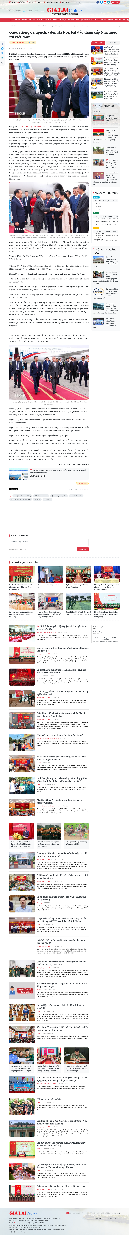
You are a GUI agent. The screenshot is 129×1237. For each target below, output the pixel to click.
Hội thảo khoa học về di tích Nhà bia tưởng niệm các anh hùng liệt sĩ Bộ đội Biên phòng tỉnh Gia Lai (48, 1068)
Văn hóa (96, 20)
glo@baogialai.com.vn (20, 1223)
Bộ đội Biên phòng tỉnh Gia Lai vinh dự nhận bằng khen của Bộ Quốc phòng (112, 61)
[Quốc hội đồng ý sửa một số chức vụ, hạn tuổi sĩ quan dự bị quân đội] (49, 831)
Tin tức (63, 26)
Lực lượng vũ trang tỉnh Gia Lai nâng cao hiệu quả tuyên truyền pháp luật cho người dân (21, 1068)
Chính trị (32, 20)
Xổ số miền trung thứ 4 (99, 627)
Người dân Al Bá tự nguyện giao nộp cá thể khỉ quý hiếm (112, 163)
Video (13, 2)
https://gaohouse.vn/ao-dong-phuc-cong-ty (105, 641)
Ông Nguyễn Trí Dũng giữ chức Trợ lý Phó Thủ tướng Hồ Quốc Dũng (61, 898)
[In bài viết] (2, 62)
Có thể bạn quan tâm (24, 562)
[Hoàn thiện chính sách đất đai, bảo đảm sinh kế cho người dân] (22, 1012)
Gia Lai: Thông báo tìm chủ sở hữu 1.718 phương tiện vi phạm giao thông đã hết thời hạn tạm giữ (105, 277)
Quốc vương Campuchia (31, 126)
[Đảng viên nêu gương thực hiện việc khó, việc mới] (22, 742)
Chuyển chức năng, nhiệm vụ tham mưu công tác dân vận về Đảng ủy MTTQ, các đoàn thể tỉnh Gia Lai (61, 919)
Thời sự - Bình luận (44, 20)
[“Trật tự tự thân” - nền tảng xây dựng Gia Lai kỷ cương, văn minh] (22, 807)
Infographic (76, 2)
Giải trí (103, 20)
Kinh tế (55, 20)
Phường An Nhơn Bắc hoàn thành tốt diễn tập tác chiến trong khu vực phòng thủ (62, 854)
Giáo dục (62, 20)
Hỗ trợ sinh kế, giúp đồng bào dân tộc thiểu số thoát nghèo (112, 151)
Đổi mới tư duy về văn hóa (49, 1099)
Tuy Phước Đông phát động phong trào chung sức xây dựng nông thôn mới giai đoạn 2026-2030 (62, 1079)
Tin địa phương (104, 106)
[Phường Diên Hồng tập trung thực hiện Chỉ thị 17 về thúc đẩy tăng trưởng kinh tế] (97, 81)
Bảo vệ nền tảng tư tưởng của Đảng (48, 26)
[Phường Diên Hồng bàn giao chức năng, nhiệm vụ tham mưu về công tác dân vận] (97, 50)
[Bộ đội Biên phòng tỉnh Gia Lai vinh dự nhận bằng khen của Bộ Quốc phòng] (97, 60)
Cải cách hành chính (94, 26)
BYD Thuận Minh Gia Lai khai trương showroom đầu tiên (105, 323)
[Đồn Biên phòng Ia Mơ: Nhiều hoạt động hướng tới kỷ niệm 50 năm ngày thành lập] (22, 1128)
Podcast (39, 2)
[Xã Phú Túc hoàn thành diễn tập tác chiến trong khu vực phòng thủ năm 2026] (22, 574)
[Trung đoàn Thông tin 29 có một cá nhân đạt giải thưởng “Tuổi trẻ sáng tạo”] (76, 1055)
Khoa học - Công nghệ (84, 20)
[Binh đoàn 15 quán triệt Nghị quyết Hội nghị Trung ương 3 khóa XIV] (22, 633)
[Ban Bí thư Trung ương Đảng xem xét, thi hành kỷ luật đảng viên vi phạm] (22, 990)
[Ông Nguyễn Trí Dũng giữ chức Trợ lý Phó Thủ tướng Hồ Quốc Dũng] (22, 903)
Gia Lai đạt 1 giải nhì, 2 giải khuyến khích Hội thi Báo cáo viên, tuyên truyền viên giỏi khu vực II (105, 178)
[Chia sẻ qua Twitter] (2, 53)
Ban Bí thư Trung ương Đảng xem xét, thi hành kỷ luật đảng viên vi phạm (62, 985)
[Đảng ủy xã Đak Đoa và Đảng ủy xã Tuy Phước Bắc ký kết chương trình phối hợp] (22, 1149)
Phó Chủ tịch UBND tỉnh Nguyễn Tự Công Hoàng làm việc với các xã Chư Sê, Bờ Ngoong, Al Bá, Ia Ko (105, 136)
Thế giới (24, 20)
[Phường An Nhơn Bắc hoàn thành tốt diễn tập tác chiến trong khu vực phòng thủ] (22, 860)
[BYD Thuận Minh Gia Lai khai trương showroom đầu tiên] (98, 321)
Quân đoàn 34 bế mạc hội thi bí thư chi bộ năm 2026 (61, 1186)
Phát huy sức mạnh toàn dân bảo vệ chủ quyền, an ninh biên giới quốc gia (62, 876)
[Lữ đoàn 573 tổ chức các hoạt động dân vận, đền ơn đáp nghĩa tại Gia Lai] (22, 698)
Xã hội (110, 20)
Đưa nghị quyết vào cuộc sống (111, 26)
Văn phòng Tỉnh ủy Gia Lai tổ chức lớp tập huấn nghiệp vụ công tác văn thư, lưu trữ (62, 1028)
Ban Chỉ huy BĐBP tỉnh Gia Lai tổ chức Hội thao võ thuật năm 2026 (111, 95)
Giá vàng (96, 228)
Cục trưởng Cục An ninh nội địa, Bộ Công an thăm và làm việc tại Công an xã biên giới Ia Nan (61, 1166)
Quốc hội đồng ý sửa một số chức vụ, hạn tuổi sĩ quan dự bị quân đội (48, 844)
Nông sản (96, 197)
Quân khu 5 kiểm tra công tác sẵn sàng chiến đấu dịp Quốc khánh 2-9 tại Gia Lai (61, 714)
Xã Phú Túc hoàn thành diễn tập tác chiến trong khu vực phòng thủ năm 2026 (21, 587)
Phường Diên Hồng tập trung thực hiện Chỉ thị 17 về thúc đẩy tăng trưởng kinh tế (105, 83)
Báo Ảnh (22, 2)
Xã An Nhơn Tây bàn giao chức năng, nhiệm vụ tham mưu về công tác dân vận (112, 71)
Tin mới (113, 43)
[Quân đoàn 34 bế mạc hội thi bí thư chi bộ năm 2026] (22, 1193)
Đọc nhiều (98, 43)
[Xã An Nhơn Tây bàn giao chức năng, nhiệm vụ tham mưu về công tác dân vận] (97, 71)
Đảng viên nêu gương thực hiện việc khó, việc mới (60, 735)
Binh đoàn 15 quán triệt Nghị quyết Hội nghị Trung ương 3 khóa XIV (62, 627)
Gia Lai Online (23, 1213)
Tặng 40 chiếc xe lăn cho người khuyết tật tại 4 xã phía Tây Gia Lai (105, 120)
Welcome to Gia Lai (52, 2)
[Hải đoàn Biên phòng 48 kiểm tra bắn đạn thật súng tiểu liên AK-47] (22, 947)
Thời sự (17, 20)
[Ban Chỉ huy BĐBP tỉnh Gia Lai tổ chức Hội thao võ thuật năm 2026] (97, 94)
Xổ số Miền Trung (97, 632)
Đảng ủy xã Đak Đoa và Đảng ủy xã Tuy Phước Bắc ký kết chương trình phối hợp (61, 1144)
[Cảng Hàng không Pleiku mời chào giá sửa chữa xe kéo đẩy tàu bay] (98, 259)
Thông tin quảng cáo (105, 251)
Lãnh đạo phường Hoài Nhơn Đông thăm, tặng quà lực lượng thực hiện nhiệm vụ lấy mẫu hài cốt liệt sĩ (62, 779)
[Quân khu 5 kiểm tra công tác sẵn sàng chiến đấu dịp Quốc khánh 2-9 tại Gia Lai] (22, 720)
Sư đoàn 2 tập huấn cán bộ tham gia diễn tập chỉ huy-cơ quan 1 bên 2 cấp (21, 614)
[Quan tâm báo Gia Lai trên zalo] (101, 2)
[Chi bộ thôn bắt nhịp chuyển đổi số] (50, 574)
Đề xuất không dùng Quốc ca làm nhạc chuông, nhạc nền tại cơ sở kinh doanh (61, 671)
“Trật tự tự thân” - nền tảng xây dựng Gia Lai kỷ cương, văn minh (59, 801)
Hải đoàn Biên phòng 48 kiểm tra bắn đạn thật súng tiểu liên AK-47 (61, 941)
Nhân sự (69, 26)
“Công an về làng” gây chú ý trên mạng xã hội (76, 843)
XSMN (116, 638)
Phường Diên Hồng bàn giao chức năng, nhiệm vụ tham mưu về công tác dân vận (112, 50)
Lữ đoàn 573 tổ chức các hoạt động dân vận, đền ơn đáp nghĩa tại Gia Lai (62, 693)
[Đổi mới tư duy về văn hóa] (22, 1106)
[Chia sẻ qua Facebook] (2, 43)
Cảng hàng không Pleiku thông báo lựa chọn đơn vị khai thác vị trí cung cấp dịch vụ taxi (105, 308)
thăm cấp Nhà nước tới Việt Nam (21, 499)
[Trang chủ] (11, 20)
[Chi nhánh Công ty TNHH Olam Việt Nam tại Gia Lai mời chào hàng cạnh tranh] (98, 291)
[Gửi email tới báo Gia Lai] (108, 2)
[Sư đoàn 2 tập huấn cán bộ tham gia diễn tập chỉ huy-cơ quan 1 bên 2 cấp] (22, 601)
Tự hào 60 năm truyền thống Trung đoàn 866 (77, 586)
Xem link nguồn (82, 483)
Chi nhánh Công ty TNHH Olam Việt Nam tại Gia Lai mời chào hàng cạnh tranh (105, 293)
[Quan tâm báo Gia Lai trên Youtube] (105, 2)
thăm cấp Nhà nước (76, 496)
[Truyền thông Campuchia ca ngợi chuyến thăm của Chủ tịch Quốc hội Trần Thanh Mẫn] (18, 474)
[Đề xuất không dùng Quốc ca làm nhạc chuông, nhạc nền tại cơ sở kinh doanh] (22, 677)
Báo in (31, 2)
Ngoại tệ (96, 212)
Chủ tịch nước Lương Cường (22, 496)
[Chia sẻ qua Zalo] (2, 48)
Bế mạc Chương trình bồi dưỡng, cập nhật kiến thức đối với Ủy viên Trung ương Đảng (21, 844)
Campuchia (47, 499)
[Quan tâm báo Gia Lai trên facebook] (97, 2)
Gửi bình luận (83, 549)
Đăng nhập (115, 2)
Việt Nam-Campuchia (41, 496)
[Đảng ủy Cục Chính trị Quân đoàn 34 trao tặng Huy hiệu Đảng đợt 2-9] (22, 655)
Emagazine (65, 2)
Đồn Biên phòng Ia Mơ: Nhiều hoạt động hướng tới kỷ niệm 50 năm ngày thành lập (62, 1122)
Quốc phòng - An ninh (80, 26)
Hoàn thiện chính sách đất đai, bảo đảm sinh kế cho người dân (61, 1006)
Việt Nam (37, 499)
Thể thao (118, 20)
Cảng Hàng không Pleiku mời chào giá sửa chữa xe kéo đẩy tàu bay (105, 261)
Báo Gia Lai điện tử (64, 11)
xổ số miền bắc (97, 638)
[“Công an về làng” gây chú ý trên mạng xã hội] (76, 831)
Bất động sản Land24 (108, 638)
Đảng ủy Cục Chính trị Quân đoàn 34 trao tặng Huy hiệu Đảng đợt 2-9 (63, 649)
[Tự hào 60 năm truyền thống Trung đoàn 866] (78, 574)
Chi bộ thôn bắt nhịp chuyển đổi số (50, 586)
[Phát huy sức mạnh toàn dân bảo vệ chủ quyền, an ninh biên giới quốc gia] (22, 882)
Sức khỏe (71, 20)
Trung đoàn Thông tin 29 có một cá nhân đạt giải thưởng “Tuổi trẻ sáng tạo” (76, 1068)
